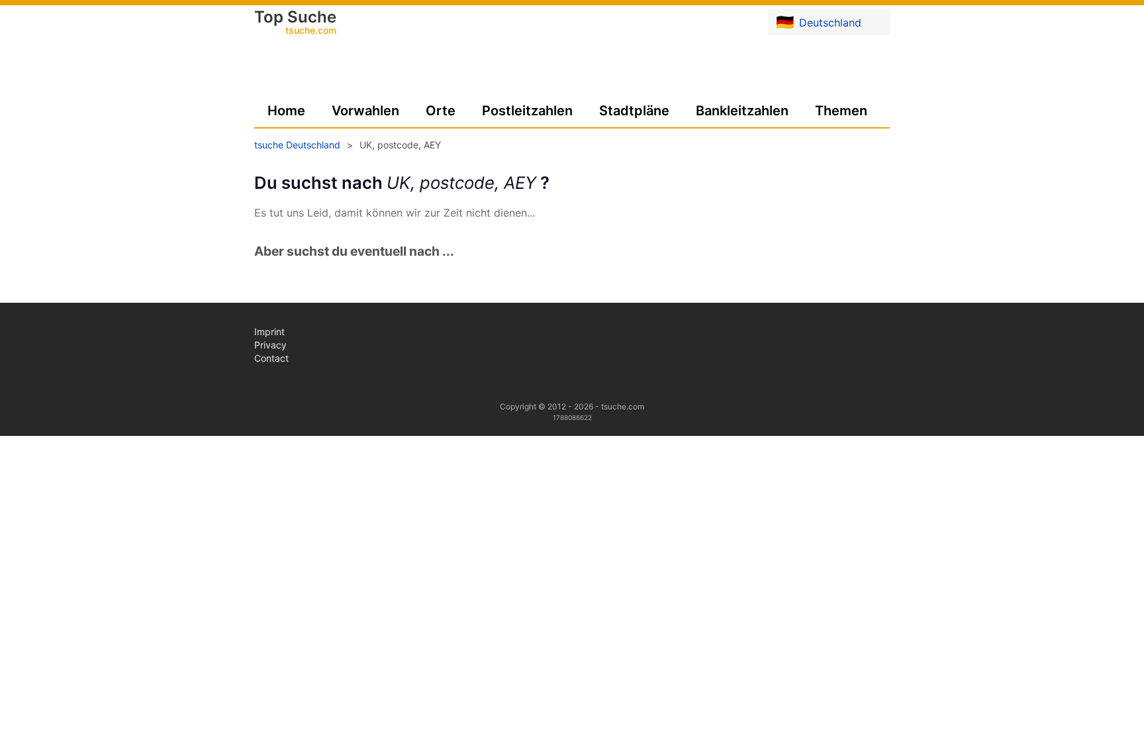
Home (286, 111)
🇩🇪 (818, 21)
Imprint (269, 331)
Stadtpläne (634, 111)
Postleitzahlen (527, 111)
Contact (271, 358)
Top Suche (295, 23)
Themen (841, 111)
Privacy (270, 344)
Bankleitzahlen (742, 111)
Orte (440, 111)
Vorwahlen (365, 111)
